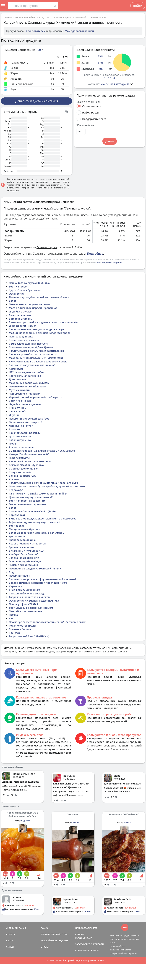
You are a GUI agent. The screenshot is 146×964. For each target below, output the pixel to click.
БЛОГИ (9, 940)
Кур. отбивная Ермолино (25, 290)
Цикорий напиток (20, 436)
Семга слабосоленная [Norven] (28, 343)
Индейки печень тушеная (25, 404)
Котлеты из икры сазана (24, 340)
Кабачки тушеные (20, 440)
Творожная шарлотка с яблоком (29, 597)
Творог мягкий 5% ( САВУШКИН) (29, 636)
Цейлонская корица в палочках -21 (31, 497)
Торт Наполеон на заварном (27, 500)
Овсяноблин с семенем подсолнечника (34, 600)
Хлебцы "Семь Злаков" (23, 554)
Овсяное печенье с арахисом (27, 504)
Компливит (16, 368)
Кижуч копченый (20, 472)
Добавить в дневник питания (36, 101)
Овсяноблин (17, 293)
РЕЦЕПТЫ (10, 934)
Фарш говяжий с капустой (25, 422)
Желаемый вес (86, 125)
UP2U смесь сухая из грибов (26, 372)
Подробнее (95, 254)
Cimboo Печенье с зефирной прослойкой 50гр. (38, 582)
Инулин (14, 415)
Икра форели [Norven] (23, 325)
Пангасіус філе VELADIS (23, 604)
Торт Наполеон (18, 286)
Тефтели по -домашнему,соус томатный (34, 522)
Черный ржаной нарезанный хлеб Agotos (35, 397)
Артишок (14, 429)
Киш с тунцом (18, 408)
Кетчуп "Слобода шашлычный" (29, 454)
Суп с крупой (17, 411)
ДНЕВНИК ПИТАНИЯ (16, 928)
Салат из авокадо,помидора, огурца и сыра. (37, 329)
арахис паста (17, 536)
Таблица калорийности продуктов (32, 17)
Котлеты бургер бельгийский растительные (36, 350)
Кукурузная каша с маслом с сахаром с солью (38, 361)
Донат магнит (17, 379)
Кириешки (15, 586)
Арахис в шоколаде (21, 447)
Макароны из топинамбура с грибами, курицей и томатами (47, 486)
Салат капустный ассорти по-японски (32, 354)
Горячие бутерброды (22, 625)
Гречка (13, 615)
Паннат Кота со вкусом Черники (29, 304)
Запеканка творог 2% (22, 475)
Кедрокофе (16, 490)
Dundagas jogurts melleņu (25, 561)
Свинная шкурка (98, 17)
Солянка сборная (20, 629)
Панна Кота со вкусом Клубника (29, 283)
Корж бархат (17, 515)
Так (11, 618)
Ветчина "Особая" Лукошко (26, 465)
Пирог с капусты (19, 458)
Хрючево (14, 479)
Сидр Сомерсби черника (24, 590)
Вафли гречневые (20, 400)
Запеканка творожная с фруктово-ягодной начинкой (42, 579)
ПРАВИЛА (94, 950)
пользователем (36, 31)
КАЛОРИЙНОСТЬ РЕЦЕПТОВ (54, 940)
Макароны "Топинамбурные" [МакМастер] (36, 358)
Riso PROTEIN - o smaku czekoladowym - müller (38, 493)
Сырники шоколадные (23, 468)
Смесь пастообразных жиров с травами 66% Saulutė (42, 450)
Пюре (12, 443)
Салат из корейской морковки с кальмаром (36, 532)
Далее (109, 141)
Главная (8, 17)
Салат (12, 300)
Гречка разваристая (21, 547)
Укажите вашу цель (88, 102)
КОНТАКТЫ (98, 944)
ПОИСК (44, 928)
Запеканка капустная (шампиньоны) (32, 365)
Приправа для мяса (21, 336)
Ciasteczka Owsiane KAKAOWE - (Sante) (32, 511)
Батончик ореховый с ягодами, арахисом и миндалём (43, 322)
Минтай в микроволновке (25, 611)
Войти (137, 6)
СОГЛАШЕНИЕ (82, 950)
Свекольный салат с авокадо (27, 593)
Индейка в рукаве (20, 311)
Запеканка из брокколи (24, 557)
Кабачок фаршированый (24, 433)
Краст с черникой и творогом (27, 543)
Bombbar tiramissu (20, 318)
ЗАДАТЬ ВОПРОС (83, 944)
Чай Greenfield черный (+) (25, 393)
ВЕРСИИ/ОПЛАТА (83, 938)
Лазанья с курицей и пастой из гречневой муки (39, 297)
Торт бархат (16, 525)
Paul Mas (14, 632)
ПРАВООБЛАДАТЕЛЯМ (86, 928)
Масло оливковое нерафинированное (33, 308)
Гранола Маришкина (22, 540)
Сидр (12, 572)
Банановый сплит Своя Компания (30, 461)
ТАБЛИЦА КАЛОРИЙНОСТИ (54, 934)
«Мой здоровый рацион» (108, 262)
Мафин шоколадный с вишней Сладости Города (40, 333)
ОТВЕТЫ (45, 946)
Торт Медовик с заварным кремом (31, 607)
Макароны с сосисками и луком (29, 383)
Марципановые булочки (24, 529)
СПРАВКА (79, 934)
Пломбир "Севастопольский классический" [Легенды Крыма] (47, 622)
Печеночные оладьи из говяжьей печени (35, 568)
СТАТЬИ (10, 946)
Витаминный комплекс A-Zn (26, 550)
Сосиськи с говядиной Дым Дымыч (31, 347)
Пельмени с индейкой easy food (29, 418)
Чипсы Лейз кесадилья (23, 565)
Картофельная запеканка (25, 375)
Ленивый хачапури (21, 425)
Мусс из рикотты (19, 390)
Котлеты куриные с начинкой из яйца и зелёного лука (43, 482)
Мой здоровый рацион (79, 31)
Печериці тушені (19, 575)
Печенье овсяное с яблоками (27, 386)
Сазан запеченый (20, 315)
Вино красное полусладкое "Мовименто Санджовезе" (43, 518)
